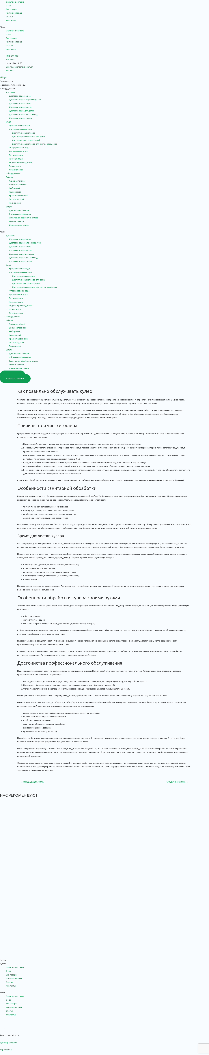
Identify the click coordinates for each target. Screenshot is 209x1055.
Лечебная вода (16, 170)
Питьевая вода (16, 155)
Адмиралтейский (17, 181)
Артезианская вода (18, 151)
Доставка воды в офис (20, 103)
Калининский (15, 192)
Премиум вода (16, 159)
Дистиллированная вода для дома (28, 136)
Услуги (9, 207)
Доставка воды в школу (20, 118)
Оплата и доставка (15, 2)
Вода (8, 122)
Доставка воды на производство (25, 99)
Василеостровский (17, 184)
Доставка (10, 92)
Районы (9, 177)
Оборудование (13, 173)
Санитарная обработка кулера (23, 218)
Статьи (9, 17)
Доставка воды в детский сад (23, 114)
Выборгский (14, 188)
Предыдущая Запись (32, 781)
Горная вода (15, 166)
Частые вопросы (14, 13)
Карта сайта (6, 1050)
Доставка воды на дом (20, 96)
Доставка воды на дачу (20, 107)
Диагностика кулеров (19, 210)
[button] (104, 27)
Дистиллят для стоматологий (26, 140)
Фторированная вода (19, 147)
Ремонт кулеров (16, 221)
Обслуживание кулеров (20, 214)
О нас (8, 5)
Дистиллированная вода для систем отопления (34, 144)
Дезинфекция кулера (19, 225)
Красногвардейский (18, 195)
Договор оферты (8, 1042)
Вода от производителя (20, 162)
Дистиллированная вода (23, 133)
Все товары (11, 9)
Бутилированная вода (19, 125)
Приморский (15, 203)
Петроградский (16, 199)
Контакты (11, 20)
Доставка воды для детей (21, 111)
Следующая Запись (177, 781)
